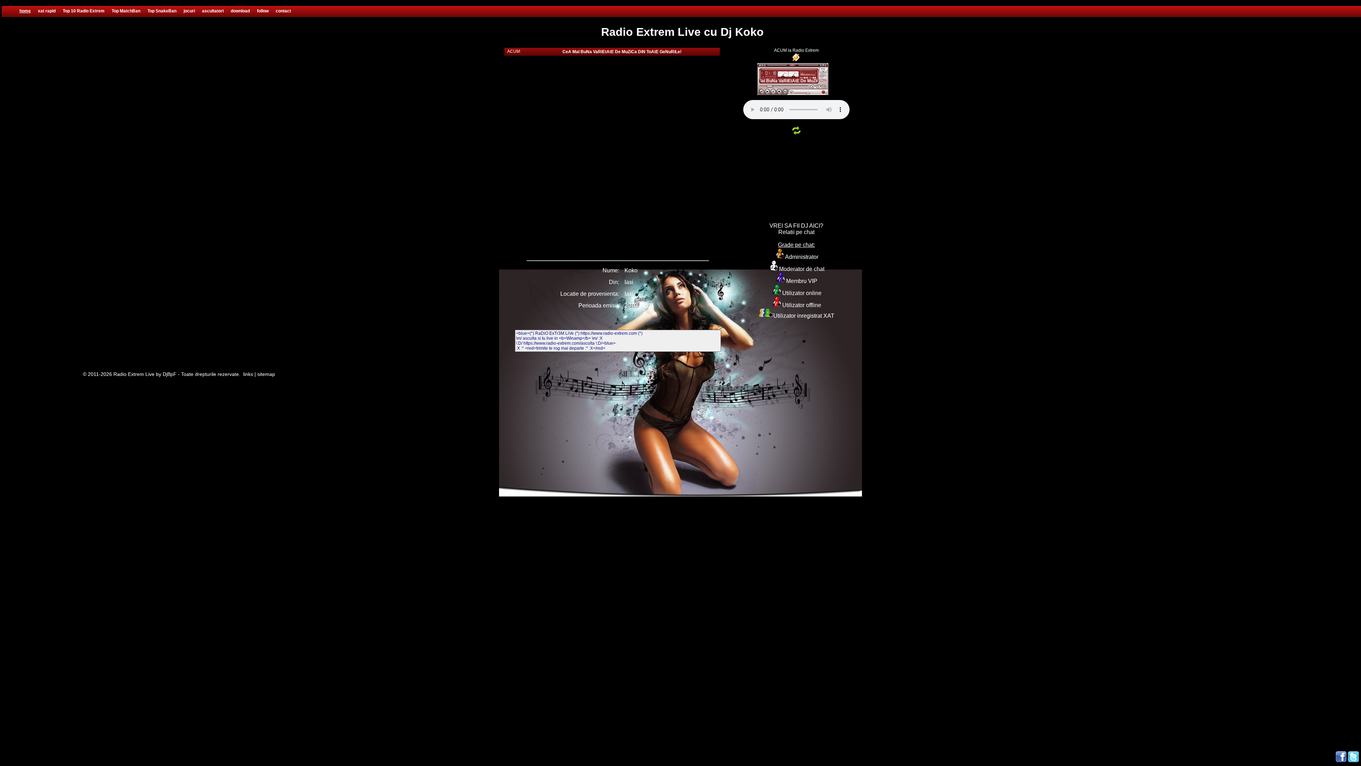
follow (263, 11)
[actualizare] (796, 135)
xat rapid (47, 11)
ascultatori (213, 11)
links (248, 374)
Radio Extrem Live (134, 374)
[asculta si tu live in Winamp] (796, 60)
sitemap (266, 374)
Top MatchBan (126, 11)
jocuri (189, 11)
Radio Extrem (805, 50)
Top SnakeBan (162, 11)
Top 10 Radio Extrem (84, 11)
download (240, 11)
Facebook (1341, 756)
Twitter (1353, 756)
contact (283, 11)
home (25, 11)
